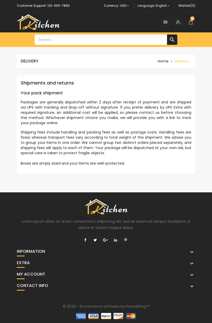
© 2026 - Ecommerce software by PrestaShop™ (106, 306)
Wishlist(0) (186, 5)
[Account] (178, 22)
